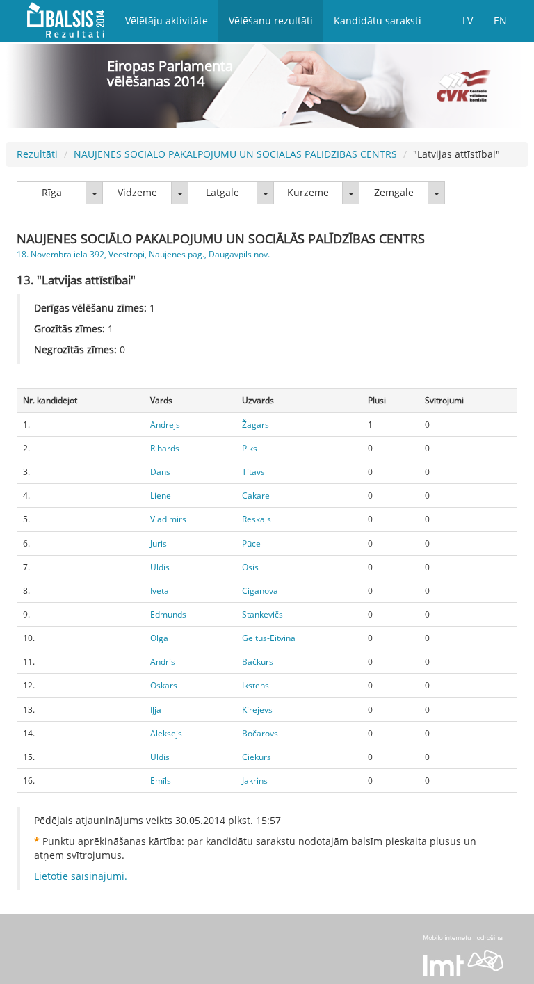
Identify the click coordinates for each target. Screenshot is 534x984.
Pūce (251, 543)
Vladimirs (168, 519)
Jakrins (255, 781)
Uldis (160, 567)
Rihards (164, 448)
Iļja (155, 710)
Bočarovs (260, 733)
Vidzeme (137, 192)
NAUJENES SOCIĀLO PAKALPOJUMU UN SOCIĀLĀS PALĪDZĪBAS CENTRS (235, 154)
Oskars (163, 685)
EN (500, 20)
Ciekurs (256, 757)
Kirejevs (257, 710)
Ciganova (260, 591)
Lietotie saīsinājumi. (80, 875)
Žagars (255, 424)
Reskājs (256, 519)
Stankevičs (262, 614)
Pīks (249, 448)
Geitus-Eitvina (269, 638)
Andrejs (165, 424)
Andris (162, 662)
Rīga (52, 192)
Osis (250, 567)
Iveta (159, 591)
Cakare (256, 495)
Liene (160, 495)
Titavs (253, 472)
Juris (158, 543)
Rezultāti (37, 154)
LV (467, 20)
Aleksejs (166, 733)
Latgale (222, 192)
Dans (160, 472)
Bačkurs (257, 662)
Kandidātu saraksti (377, 20)
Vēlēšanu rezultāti (271, 20)
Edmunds (168, 614)
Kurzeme (308, 192)
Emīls (160, 781)
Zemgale (394, 192)
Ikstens (255, 685)
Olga (159, 638)
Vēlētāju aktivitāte (166, 20)
